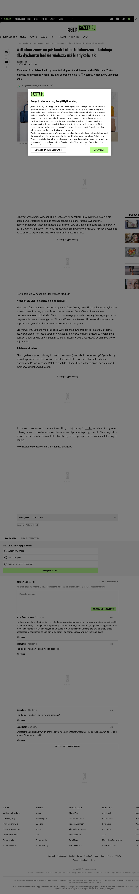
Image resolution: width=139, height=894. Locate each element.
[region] (69, 122)
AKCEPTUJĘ (99, 150)
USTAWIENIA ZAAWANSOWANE (48, 150)
